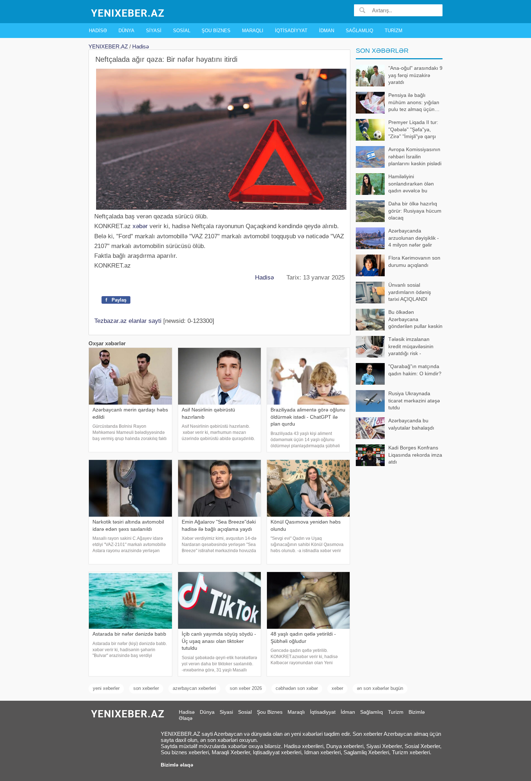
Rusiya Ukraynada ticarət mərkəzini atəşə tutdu (414, 400)
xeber (337, 688)
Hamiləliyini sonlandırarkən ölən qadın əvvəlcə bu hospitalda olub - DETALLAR (395, 184)
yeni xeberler (106, 688)
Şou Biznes (216, 30)
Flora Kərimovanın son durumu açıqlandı (414, 261)
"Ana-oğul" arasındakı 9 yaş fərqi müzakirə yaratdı (415, 75)
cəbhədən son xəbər (297, 688)
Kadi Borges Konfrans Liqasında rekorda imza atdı (415, 455)
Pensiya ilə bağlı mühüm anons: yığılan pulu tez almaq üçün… (414, 102)
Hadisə (98, 30)
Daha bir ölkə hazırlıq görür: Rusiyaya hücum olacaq (414, 211)
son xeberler (146, 688)
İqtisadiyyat (291, 30)
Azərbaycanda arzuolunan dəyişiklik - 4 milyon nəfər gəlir (413, 238)
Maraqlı (252, 30)
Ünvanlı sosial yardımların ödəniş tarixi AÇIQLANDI (409, 292)
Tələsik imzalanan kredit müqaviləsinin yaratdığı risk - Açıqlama (410, 347)
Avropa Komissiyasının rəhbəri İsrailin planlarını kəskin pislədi (414, 156)
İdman (326, 30)
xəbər (140, 226)
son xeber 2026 (246, 688)
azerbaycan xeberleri (194, 688)
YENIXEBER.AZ (108, 46)
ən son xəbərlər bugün (380, 688)
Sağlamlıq (359, 30)
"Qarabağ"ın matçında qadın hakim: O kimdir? (414, 369)
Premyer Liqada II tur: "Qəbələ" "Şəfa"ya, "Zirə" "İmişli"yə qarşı (413, 129)
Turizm (393, 30)
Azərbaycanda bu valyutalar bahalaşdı (411, 424)
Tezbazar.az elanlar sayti (127, 320)
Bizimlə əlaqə (177, 765)
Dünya (126, 30)
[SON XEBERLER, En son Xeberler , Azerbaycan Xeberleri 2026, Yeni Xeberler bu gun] (128, 12)
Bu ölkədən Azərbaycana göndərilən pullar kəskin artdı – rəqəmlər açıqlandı (399, 319)
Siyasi (153, 30)
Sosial (181, 30)
